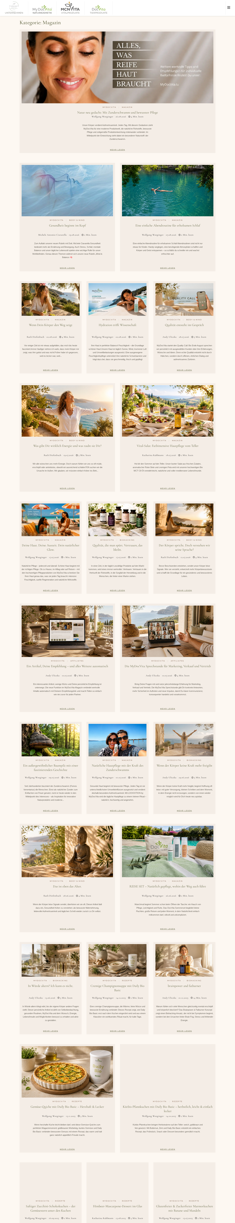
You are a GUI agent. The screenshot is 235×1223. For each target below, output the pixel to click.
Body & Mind (77, 220)
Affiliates (77, 661)
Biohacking (127, 540)
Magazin (127, 107)
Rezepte (127, 981)
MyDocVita (109, 107)
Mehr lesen (117, 150)
